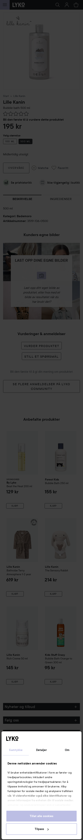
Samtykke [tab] (16, 750)
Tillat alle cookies (41, 816)
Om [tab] (67, 750)
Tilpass (39, 829)
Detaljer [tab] (41, 750)
